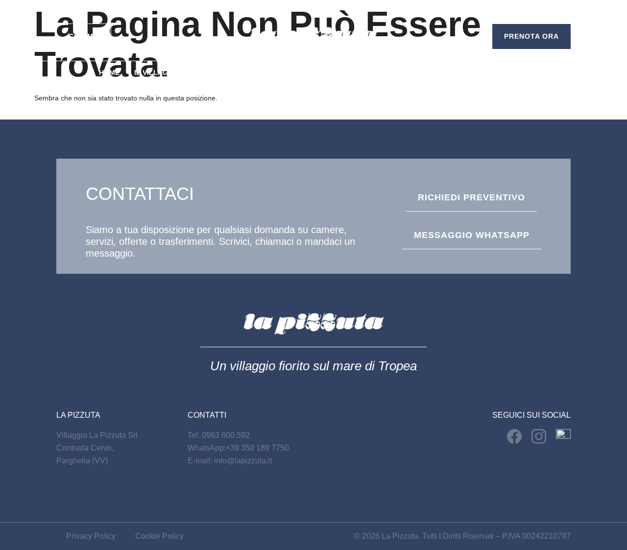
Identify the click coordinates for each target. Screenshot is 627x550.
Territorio (399, 72)
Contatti (511, 72)
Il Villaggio (157, 72)
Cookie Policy (159, 536)
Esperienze (341, 72)
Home (109, 72)
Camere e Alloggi (230, 72)
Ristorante (457, 72)
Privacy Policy (91, 536)
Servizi (292, 72)
